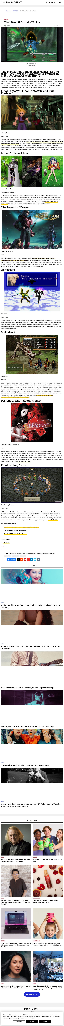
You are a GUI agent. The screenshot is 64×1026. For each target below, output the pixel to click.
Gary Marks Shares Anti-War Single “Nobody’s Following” (27, 687)
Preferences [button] (32, 1018)
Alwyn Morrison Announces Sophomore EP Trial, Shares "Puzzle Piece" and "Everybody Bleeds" (30, 805)
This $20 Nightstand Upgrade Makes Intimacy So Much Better (45, 901)
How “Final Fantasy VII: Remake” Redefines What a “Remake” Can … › (21, 527)
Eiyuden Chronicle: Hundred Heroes (18, 397)
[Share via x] (18, 559)
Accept (45, 1021)
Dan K (8, 25)
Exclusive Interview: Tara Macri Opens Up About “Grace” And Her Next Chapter (15, 987)
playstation (45, 553)
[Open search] (60, 2)
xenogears (22, 555)
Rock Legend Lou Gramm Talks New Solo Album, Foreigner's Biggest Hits (15, 860)
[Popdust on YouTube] (52, 2)
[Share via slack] (35, 559)
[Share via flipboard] (28, 559)
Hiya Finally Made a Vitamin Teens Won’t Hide (47, 860)
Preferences (19, 1021)
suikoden (52, 553)
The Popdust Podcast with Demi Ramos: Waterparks (25, 765)
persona (39, 553)
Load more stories (32, 994)
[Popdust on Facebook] (47, 2)
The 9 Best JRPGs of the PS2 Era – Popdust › (15, 530)
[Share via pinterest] (25, 559)
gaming (19, 553)
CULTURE (15, 11)
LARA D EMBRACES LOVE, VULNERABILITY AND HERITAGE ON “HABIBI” (30, 647)
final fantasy (12, 553)
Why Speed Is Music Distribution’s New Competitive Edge (27, 726)
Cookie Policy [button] (57, 1016)
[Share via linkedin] (31, 559)
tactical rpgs (8, 555)
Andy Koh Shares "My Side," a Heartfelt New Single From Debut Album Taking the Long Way (15, 902)
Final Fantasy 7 (30, 141)
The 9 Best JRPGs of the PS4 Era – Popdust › (15, 534)
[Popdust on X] (49, 2)
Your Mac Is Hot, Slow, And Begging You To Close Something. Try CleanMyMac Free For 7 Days (16, 945)
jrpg (24, 553)
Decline (32, 1021)
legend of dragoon (31, 553)
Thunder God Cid (53, 520)
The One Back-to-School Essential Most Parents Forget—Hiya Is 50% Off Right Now (48, 944)
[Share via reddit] (21, 559)
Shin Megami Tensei (24, 461)
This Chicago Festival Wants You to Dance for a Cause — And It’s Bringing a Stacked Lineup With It (47, 988)
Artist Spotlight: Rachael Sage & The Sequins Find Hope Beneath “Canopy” (31, 606)
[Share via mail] (38, 559)
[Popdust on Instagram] (55, 2)
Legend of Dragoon (37, 258)
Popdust (8, 11)
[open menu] (4, 2)
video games (16, 555)
